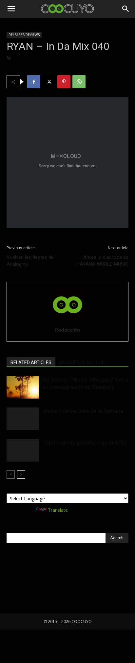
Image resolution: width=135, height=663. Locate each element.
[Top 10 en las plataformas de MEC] (23, 450)
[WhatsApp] (79, 81)
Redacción (22, 57)
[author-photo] (67, 320)
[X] (48, 81)
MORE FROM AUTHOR (82, 362)
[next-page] (21, 474)
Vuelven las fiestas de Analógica (30, 260)
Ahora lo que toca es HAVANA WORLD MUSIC (102, 260)
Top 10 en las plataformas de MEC (85, 442)
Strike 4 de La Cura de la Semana (83, 411)
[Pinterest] (63, 81)
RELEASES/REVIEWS (24, 34)
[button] (11, 9)
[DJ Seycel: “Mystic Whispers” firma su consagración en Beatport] (23, 387)
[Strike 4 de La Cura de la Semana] (23, 418)
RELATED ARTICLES (30, 362)
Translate (58, 510)
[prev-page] (11, 474)
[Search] (126, 9)
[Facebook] (33, 81)
